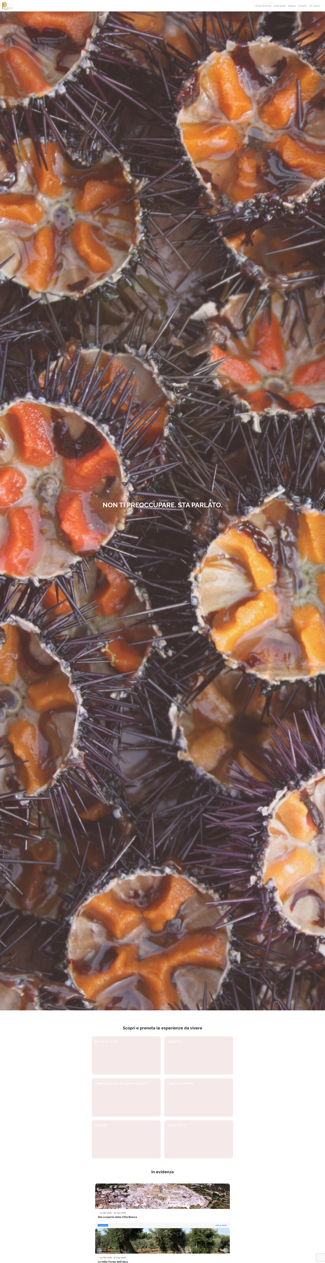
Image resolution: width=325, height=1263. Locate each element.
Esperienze (279, 5)
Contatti (302, 5)
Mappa (292, 5)
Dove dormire (263, 5)
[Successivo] (226, 1250)
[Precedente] (99, 1250)
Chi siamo (314, 5)
